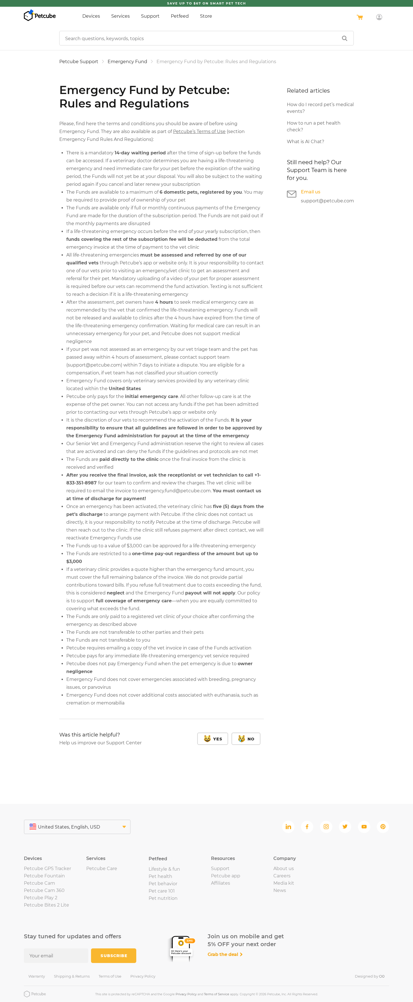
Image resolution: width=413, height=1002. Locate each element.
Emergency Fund (127, 61)
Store (206, 16)
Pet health (160, 876)
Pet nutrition (163, 898)
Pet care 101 (162, 891)
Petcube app (225, 876)
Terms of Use (110, 976)
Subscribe (114, 955)
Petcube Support (78, 61)
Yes (217, 739)
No (251, 739)
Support (150, 16)
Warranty (36, 976)
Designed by (370, 976)
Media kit (283, 883)
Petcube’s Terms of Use (199, 131)
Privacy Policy (142, 976)
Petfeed (180, 16)
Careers (282, 876)
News (279, 890)
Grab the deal (224, 954)
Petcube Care (101, 868)
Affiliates (220, 883)
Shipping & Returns (72, 976)
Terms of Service (216, 994)
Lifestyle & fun (164, 869)
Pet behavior (163, 883)
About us (283, 868)
